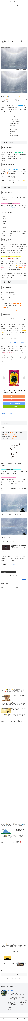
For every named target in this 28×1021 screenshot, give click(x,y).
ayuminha (10, 990)
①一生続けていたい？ (15, 127)
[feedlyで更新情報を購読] (8, 1010)
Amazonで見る (14, 396)
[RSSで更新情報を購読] (10, 1010)
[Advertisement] (14, 23)
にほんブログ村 (11, 565)
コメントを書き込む (14, 974)
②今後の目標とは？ (14, 135)
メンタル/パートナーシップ (8, 572)
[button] (25, 502)
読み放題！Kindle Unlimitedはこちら (10, 413)
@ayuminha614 (12, 96)
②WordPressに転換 (14, 123)
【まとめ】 (11, 137)
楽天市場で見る (14, 399)
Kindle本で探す (14, 406)
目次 (12, 116)
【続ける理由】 (12, 131)
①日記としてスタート (15, 121)
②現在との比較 (13, 129)
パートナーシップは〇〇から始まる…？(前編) (12, 342)
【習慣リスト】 (12, 125)
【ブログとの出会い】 (14, 119)
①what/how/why (13, 133)
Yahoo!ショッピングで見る (14, 403)
